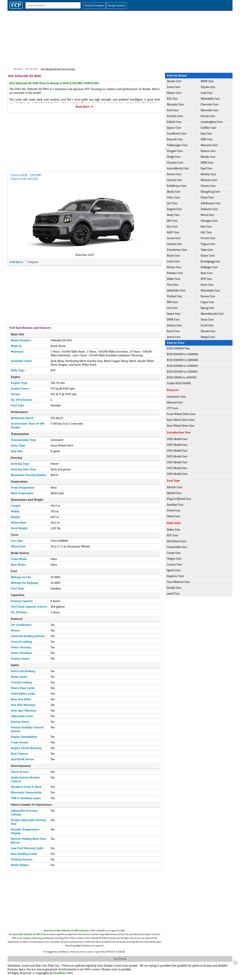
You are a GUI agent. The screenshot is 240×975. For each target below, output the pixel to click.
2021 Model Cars (177, 468)
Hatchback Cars (176, 541)
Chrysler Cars (175, 162)
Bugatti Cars (174, 209)
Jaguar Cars (174, 127)
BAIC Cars (173, 232)
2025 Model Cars (177, 445)
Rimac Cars (207, 255)
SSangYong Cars (210, 191)
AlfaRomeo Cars (210, 203)
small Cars (173, 593)
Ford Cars (172, 110)
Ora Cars (172, 308)
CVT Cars (172, 408)
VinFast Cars (174, 296)
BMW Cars (207, 81)
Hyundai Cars (175, 104)
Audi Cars (206, 93)
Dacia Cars (207, 319)
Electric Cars (174, 487)
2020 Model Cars (177, 474)
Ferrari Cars (174, 174)
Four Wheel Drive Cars (180, 425)
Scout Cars (173, 331)
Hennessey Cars (210, 290)
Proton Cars (208, 238)
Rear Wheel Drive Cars (180, 420)
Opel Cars (206, 168)
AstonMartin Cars (178, 168)
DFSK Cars (173, 319)
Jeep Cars (206, 133)
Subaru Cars (208, 151)
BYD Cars (206, 279)
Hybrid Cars (174, 493)
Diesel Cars (173, 516)
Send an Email (116, 951)
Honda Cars (174, 81)
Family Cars (174, 587)
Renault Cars (175, 139)
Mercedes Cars (209, 110)
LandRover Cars (176, 133)
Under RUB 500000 (179, 383)
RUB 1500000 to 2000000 (182, 366)
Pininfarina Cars (177, 249)
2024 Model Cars (177, 450)
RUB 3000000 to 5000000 (182, 354)
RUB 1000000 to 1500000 (182, 371)
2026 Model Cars (177, 439)
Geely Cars (173, 215)
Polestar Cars (175, 273)
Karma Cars (208, 296)
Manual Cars (175, 402)
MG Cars (172, 220)
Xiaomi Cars (208, 331)
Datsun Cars (174, 325)
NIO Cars (172, 302)
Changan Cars (209, 220)
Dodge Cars (173, 156)
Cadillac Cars (208, 127)
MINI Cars (207, 162)
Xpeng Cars (207, 308)
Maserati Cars (209, 145)
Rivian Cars (174, 267)
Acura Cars (173, 238)
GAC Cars (206, 232)
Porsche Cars (175, 116)
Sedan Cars (173, 529)
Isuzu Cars (207, 284)
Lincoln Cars (174, 180)
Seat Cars (206, 226)
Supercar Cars (175, 576)
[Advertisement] (120, 39)
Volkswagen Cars (177, 145)
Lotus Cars (173, 261)
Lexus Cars (173, 87)
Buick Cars (173, 255)
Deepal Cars (208, 337)
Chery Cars (207, 197)
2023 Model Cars (177, 456)
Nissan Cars (174, 93)
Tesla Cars (207, 249)
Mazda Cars (208, 156)
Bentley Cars (208, 174)
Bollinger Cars (209, 267)
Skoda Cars (173, 191)
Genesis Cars (174, 244)
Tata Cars (172, 284)
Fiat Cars (172, 226)
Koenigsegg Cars (210, 261)
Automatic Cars (176, 396)
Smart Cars (173, 313)
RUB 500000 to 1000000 (181, 377)
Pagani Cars (208, 244)
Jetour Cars (173, 337)
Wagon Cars (174, 558)
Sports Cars (173, 570)
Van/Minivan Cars (178, 582)
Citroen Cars (208, 186)
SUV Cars (172, 535)
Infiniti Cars (174, 122)
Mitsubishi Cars (210, 98)
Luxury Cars (174, 564)
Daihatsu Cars (209, 209)
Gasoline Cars (175, 504)
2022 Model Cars (177, 462)
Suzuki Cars (208, 116)
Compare (32, 262)
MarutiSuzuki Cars (212, 313)
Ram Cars (206, 273)
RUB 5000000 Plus (178, 348)
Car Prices (120, 959)
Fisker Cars (173, 279)
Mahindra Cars (176, 290)
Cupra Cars (207, 302)
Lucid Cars (207, 325)
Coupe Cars (173, 553)
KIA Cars (172, 98)
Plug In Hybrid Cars (179, 499)
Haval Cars (207, 215)
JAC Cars (172, 203)
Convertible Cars (177, 547)
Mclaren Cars (209, 180)
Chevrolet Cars (209, 104)
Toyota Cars (208, 87)
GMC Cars (206, 139)
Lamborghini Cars (211, 122)
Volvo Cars (173, 197)
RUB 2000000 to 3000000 (182, 360)
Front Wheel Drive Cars (181, 414)
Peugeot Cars (175, 151)
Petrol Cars (173, 510)
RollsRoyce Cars (176, 186)
